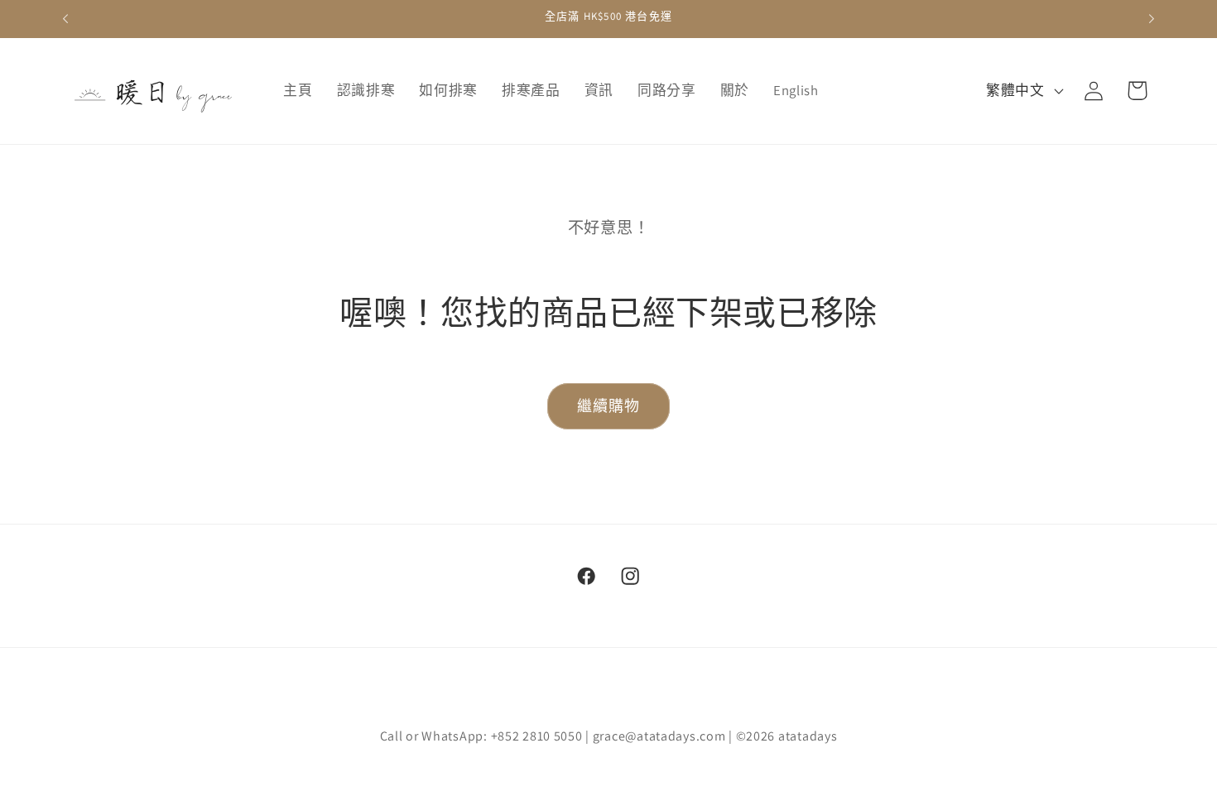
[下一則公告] (1151, 19)
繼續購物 (609, 405)
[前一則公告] (65, 19)
